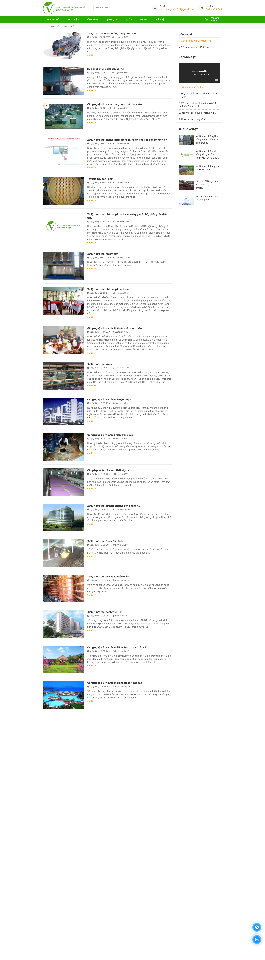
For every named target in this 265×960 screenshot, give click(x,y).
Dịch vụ (110, 19)
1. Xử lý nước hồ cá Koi (191, 87)
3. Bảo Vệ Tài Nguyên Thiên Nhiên (197, 112)
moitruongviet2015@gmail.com (177, 9)
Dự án (128, 19)
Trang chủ (53, 19)
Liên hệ (160, 19)
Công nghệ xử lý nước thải (196, 40)
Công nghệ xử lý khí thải (195, 47)
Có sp (215, 19)
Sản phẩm (92, 19)
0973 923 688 (214, 9)
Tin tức (144, 19)
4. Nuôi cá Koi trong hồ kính (193, 119)
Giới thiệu (73, 19)
